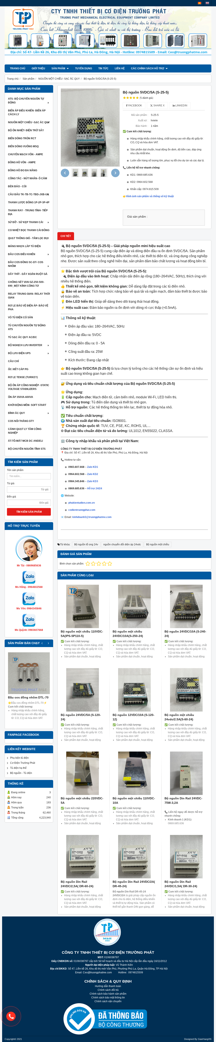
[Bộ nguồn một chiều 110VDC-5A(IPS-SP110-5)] (82, 606)
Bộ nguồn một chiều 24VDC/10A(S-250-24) (128, 634)
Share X (159, 105)
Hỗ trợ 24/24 (94, 488)
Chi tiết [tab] (66, 236)
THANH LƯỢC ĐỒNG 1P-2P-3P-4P (28, 202)
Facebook (135, 105)
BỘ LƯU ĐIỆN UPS (19, 353)
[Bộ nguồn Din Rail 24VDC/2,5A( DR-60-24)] (82, 856)
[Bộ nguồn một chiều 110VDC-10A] (134, 773)
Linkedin (181, 105)
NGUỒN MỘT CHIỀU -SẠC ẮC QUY (29, 122)
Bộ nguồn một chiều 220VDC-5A (82, 800)
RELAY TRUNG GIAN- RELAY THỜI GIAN (29, 295)
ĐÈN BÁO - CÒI (17, 186)
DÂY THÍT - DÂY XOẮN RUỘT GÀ (27, 274)
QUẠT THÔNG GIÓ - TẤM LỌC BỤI (28, 238)
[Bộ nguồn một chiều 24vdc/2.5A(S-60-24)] (186, 690)
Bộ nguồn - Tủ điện (21, 773)
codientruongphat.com (81, 509)
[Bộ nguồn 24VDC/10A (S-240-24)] (186, 606)
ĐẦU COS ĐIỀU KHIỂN (21, 254)
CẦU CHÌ (13, 361)
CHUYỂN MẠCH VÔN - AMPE (25, 154)
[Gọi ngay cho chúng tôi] (11, 1016)
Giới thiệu (38, 68)
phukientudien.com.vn (81, 502)
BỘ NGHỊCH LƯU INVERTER (25, 345)
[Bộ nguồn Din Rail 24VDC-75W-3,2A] (186, 773)
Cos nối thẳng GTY (21, 421)
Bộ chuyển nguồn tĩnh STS (27, 448)
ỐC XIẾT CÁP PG (18, 369)
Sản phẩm (58, 68)
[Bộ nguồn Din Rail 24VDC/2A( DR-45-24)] (134, 856)
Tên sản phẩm (15, 470)
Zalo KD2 (92, 474)
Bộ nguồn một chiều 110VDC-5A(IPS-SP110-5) (82, 634)
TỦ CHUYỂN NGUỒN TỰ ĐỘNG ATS (27, 327)
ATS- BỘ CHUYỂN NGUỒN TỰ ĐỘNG (26, 100)
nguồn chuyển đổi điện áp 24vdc (122, 544)
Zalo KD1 (92, 466)
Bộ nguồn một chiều (157, 544)
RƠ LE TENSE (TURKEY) (23, 377)
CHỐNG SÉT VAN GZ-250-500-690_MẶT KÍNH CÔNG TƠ (26, 284)
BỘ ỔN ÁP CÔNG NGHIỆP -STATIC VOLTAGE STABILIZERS (28, 387)
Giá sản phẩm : (137, 216)
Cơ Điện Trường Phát (22, 762)
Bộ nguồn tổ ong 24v (86, 544)
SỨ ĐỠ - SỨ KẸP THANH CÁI (25, 222)
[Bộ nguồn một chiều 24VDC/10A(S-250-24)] (134, 606)
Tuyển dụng (83, 68)
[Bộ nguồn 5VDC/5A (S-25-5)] (90, 128)
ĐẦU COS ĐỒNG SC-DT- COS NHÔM (25, 264)
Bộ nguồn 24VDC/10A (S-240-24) (185, 634)
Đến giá (11, 496)
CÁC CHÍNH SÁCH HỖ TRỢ (148, 68)
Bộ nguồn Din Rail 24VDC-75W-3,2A (183, 800)
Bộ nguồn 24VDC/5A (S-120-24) (81, 717)
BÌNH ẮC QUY (16, 413)
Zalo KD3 (92, 481)
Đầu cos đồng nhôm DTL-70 (28, 697)
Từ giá (10, 483)
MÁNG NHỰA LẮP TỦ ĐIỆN (24, 246)
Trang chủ (17, 68)
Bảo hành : (142, 125)
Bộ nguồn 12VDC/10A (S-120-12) (133, 717)
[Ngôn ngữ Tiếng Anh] (207, 3)
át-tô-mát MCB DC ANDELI (25, 440)
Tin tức (103, 68)
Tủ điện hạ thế (18, 767)
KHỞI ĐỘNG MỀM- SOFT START (27, 405)
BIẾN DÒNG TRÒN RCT (22, 138)
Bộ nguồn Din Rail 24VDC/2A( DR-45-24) (134, 884)
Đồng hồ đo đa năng (22, 170)
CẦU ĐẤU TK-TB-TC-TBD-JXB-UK (28, 194)
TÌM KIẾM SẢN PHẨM (29, 511)
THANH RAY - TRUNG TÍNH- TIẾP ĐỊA (28, 212)
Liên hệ (120, 68)
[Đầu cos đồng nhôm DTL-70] (29, 673)
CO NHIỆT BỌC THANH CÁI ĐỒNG (28, 230)
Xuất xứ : (143, 120)
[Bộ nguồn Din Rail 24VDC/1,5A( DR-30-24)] (186, 856)
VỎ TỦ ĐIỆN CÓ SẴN (20, 317)
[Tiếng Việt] (199, 3)
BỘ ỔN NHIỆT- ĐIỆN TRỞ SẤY (26, 130)
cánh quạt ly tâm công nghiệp (24, 431)
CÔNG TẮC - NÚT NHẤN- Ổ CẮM (27, 178)
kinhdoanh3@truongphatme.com (92, 517)
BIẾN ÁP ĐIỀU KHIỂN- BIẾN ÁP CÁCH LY (27, 112)
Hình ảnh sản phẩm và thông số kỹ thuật (150, 196)
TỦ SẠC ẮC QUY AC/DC (22, 337)
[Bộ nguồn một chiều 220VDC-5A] (82, 773)
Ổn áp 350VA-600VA (20, 397)
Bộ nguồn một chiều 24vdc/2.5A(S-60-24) (179, 717)
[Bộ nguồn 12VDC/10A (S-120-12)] (134, 690)
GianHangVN (204, 1039)
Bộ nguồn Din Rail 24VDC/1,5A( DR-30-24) (181, 884)
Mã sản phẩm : (139, 115)
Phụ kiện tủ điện (19, 757)
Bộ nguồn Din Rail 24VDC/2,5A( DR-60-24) (77, 884)
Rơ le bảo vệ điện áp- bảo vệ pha (28, 307)
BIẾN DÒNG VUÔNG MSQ (23, 146)
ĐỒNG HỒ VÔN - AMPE (22, 162)
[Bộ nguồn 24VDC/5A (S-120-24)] (82, 690)
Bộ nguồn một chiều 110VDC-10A (134, 800)
